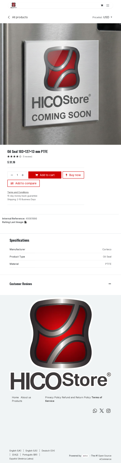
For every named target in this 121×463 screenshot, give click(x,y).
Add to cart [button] (47, 175)
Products (17, 400)
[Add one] (23, 175)
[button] (102, 17)
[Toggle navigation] (108, 5)
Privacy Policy (53, 397)
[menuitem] (15, 451)
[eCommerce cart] (102, 5)
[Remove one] (11, 175)
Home (15, 397)
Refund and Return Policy (76, 397)
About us (26, 397)
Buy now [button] (74, 175)
